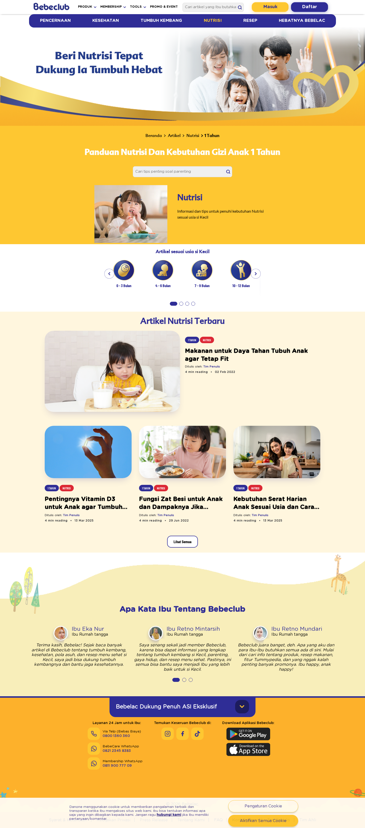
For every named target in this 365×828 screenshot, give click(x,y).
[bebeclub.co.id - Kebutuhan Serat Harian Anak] (276, 452)
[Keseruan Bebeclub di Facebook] (182, 734)
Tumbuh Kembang (161, 20)
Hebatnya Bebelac (302, 20)
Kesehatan (105, 20)
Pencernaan (55, 20)
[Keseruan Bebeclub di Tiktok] (197, 734)
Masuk (270, 7)
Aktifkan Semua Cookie (263, 821)
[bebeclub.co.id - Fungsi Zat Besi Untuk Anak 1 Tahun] (182, 452)
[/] (51, 7)
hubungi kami (169, 815)
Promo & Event (164, 6)
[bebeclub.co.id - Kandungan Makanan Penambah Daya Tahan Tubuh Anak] (112, 372)
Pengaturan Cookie (263, 806)
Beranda (154, 135)
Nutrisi (213, 20)
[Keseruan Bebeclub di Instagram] (167, 734)
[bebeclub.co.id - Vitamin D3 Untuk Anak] (88, 452)
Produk (85, 6)
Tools (136, 6)
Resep (250, 20)
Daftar (309, 7)
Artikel (174, 135)
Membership (111, 6)
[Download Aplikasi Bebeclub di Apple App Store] (248, 749)
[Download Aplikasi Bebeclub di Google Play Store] (248, 734)
